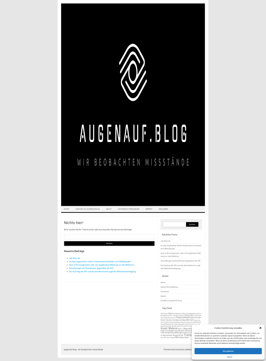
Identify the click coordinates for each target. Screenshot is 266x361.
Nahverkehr (190, 333)
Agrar (170, 313)
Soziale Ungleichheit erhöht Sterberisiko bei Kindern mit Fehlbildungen (100, 261)
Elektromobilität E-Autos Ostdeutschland (181, 318)
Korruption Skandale (178, 324)
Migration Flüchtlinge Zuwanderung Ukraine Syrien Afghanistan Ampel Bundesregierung (180, 330)
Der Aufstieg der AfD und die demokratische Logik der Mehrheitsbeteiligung (102, 271)
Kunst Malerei (169, 328)
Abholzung (164, 313)
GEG (192, 320)
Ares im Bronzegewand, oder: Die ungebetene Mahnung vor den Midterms (101, 265)
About (109, 209)
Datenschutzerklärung (129, 209)
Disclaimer (163, 209)
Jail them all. (74, 258)
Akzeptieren (228, 351)
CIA (191, 315)
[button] (260, 328)
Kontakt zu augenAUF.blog (88, 209)
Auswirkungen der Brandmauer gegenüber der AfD (91, 268)
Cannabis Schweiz (178, 315)
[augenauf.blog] (133, 205)
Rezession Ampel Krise (173, 335)
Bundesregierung (192, 313)
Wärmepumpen (182, 337)
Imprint (229, 357)
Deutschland (183, 317)
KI (195, 322)
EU (188, 319)
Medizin (180, 329)
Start (67, 209)
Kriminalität (191, 326)
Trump (188, 335)
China (187, 315)
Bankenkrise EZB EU (179, 313)
